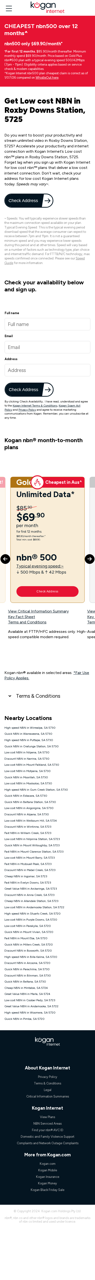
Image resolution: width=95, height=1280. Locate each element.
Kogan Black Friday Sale (47, 1190)
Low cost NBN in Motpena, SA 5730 (27, 771)
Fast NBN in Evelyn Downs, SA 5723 (27, 882)
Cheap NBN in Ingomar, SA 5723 (25, 876)
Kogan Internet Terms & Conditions (35, 405)
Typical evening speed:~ (40, 565)
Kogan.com (48, 1164)
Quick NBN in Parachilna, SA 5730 (27, 969)
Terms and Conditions (27, 622)
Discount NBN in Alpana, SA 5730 (26, 814)
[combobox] (47, 370)
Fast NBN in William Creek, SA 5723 (27, 833)
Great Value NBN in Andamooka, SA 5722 (31, 1006)
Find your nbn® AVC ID (47, 1130)
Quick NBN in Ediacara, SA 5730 (25, 795)
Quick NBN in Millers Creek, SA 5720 (28, 944)
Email (9, 336)
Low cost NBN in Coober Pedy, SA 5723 (29, 1000)
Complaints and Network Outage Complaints (47, 1143)
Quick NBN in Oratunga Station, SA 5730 (31, 746)
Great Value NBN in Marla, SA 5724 (27, 994)
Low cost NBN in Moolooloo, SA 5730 (28, 783)
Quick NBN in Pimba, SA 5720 (24, 1019)
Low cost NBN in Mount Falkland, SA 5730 (31, 764)
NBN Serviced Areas (47, 1123)
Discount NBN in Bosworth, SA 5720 (28, 950)
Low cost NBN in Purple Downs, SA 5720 (30, 919)
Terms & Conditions (38, 696)
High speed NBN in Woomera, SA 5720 (30, 1012)
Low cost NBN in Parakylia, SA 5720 (27, 926)
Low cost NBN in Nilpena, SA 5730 (26, 752)
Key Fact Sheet (21, 616)
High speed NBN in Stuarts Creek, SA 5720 (32, 913)
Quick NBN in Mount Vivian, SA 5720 (28, 932)
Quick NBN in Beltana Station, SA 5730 (30, 802)
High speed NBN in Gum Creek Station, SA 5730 (36, 789)
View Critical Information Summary (38, 611)
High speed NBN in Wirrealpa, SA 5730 (30, 727)
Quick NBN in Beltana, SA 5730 (25, 981)
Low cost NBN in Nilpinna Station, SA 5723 (32, 839)
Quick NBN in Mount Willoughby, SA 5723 (32, 845)
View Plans (47, 1117)
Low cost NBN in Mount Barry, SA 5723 (29, 857)
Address (11, 359)
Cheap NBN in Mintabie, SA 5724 (26, 988)
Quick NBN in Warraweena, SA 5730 (28, 733)
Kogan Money (47, 1183)
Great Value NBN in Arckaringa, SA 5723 (30, 888)
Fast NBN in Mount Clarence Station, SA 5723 (34, 851)
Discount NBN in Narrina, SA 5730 (26, 758)
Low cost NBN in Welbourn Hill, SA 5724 (30, 820)
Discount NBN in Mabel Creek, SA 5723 (30, 870)
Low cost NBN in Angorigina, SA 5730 (29, 808)
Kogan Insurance (47, 1177)
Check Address (23, 200)
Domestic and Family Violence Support (47, 1136)
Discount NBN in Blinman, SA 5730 (27, 975)
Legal (47, 1090)
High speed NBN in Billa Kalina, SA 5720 (30, 957)
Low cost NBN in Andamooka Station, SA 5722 (34, 907)
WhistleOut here (47, 77)
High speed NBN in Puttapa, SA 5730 (28, 740)
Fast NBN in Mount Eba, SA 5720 (26, 938)
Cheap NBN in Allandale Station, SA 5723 (31, 901)
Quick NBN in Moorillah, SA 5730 (26, 777)
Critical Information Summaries (47, 1096)
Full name (12, 313)
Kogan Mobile (47, 1170)
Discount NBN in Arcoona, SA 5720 (27, 963)
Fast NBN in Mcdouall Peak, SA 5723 (28, 864)
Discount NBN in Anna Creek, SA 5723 (29, 895)
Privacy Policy (27, 409)
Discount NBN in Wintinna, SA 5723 (27, 826)
